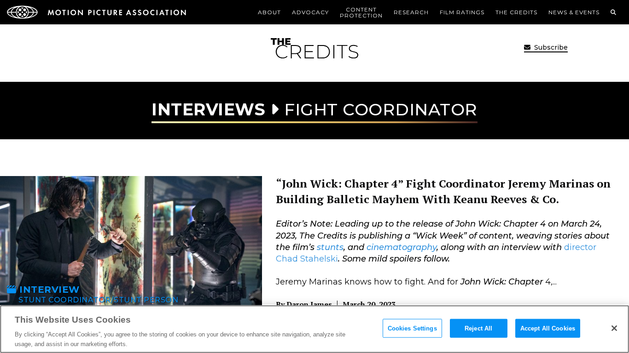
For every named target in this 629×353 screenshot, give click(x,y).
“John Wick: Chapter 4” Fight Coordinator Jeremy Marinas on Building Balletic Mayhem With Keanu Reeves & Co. (443, 191)
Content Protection (361, 12)
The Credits (516, 12)
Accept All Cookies (547, 328)
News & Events (574, 12)
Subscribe (550, 47)
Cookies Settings (412, 328)
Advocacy (310, 12)
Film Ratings (462, 12)
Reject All (478, 328)
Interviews (208, 109)
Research (411, 12)
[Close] (614, 328)
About (269, 12)
